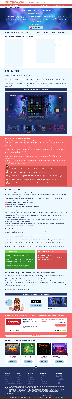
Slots (30, 5)
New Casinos (8, 377)
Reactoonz (47, 83)
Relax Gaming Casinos (36, 305)
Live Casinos (8, 379)
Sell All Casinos (36, 335)
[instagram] (57, 376)
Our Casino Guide (44, 383)
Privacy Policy (43, 379)
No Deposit (30, 377)
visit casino (60, 325)
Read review (12, 361)
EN (63, 2)
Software (36, 5)
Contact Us (42, 377)
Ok (61, 397)
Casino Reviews (16, 5)
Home (6, 7)
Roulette (19, 381)
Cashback (30, 381)
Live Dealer (19, 383)
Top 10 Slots (19, 375)
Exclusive (30, 383)
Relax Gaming (28, 41)
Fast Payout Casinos (10, 383)
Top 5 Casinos (8, 375)
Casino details (14, 330)
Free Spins (30, 375)
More (47, 5)
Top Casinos (9, 5)
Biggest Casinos (9, 381)
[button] (7, 109)
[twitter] (60, 376)
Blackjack (19, 379)
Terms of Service (43, 381)
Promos (42, 5)
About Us (42, 375)
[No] (70, 397)
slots (11, 7)
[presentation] (67, 354)
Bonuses (23, 5)
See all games (63, 340)
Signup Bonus (31, 379)
